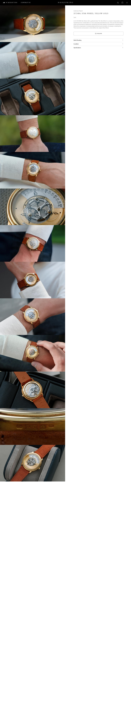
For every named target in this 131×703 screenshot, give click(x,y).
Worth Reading (77, 40)
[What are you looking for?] (118, 3)
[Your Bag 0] (122, 3)
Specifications (77, 47)
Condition (76, 44)
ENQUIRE (99, 33)
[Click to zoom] (62, 8)
